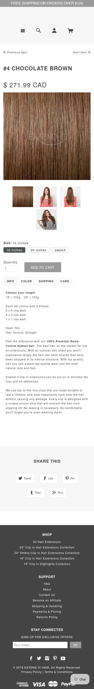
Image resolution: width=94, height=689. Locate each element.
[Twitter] (39, 658)
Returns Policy (47, 617)
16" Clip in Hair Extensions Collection (47, 558)
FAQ (47, 584)
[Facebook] (31, 658)
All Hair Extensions (47, 542)
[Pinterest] (55, 658)
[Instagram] (47, 658)
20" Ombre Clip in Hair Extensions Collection (47, 553)
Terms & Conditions (58, 672)
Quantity (10, 262)
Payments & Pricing (47, 611)
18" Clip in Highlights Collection (47, 564)
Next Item (80, 52)
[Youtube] (63, 658)
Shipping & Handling (47, 606)
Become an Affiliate (47, 600)
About (47, 589)
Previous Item (16, 52)
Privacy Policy (31, 672)
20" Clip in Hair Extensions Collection (47, 547)
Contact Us (47, 595)
